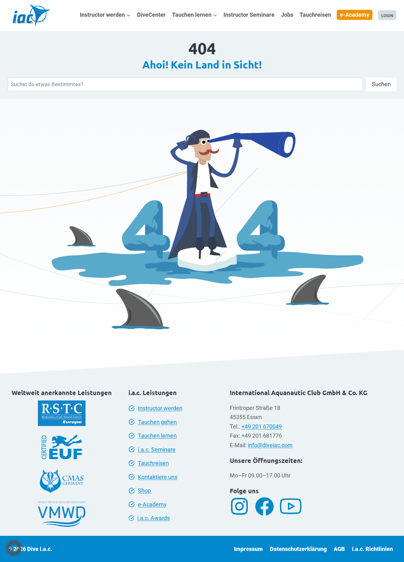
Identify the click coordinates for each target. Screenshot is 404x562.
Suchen (381, 84)
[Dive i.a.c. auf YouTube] (293, 506)
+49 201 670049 (261, 426)
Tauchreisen (315, 14)
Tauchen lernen (157, 435)
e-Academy (354, 14)
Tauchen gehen (157, 422)
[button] (14, 548)
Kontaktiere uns (157, 477)
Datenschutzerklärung (298, 549)
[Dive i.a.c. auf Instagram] (242, 506)
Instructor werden (160, 408)
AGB (339, 549)
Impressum (248, 549)
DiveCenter (151, 14)
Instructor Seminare (249, 14)
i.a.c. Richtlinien (372, 549)
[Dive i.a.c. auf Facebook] (267, 506)
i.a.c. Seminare (156, 449)
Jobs (287, 14)
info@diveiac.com (270, 445)
